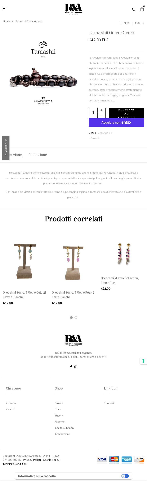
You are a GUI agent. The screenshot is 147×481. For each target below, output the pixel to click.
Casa (58, 410)
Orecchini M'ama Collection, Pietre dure (120, 281)
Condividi (5, 150)
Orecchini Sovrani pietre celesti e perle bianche (24, 295)
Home (6, 21)
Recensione (38, 155)
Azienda (11, 403)
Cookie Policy (51, 460)
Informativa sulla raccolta (37, 476)
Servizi (10, 410)
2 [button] (76, 318)
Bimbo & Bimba (64, 428)
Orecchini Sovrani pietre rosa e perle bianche (73, 295)
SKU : (92, 133)
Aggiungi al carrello (126, 113)
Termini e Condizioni (15, 464)
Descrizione (12, 155)
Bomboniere (62, 434)
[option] (24, 270)
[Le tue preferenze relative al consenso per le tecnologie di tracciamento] (143, 360)
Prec (126, 23)
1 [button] (72, 318)
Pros (138, 23)
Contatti (109, 403)
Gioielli (95, 138)
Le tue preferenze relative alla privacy (90, 476)
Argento (60, 422)
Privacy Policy (32, 460)
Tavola (59, 416)
